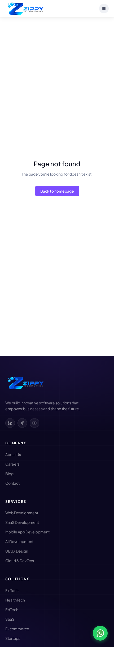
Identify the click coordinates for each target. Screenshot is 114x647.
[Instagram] (34, 423)
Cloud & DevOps (19, 560)
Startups (12, 638)
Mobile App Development (27, 531)
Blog (9, 473)
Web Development (21, 512)
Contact (12, 483)
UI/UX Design (16, 551)
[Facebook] (22, 423)
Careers (12, 464)
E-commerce (17, 628)
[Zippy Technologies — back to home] (25, 383)
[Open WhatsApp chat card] (100, 633)
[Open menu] (104, 8)
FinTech (12, 590)
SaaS (9, 619)
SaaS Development (22, 522)
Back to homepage (57, 191)
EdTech (11, 609)
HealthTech (15, 600)
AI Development (19, 541)
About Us (13, 454)
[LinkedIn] (10, 423)
